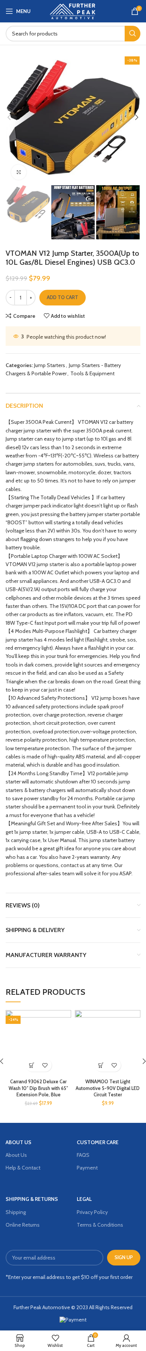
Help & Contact (23, 1167)
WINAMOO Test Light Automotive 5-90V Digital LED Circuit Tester (108, 1088)
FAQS (83, 1155)
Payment (87, 1167)
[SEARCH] (132, 33)
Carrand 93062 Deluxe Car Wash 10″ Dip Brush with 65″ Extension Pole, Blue (38, 1088)
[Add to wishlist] (45, 1065)
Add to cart (62, 297)
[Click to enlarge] (18, 172)
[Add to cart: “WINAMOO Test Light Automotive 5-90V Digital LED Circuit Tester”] (101, 1065)
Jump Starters (49, 365)
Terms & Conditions (100, 1224)
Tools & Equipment (92, 373)
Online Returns (23, 1224)
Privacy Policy (92, 1212)
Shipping (16, 1212)
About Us (16, 1155)
